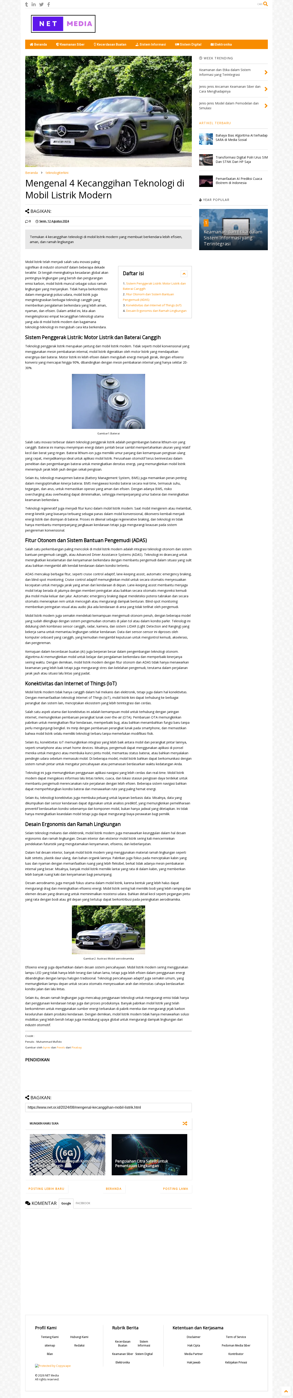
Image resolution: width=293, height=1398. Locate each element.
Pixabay (77, 1047)
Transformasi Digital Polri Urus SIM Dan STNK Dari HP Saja (242, 159)
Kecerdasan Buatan (111, 44)
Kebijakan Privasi (236, 1362)
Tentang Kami (50, 1337)
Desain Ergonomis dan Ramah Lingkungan (156, 311)
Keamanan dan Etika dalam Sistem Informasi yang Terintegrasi (233, 238)
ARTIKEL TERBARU (215, 123)
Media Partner (193, 1354)
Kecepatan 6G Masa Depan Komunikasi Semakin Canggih (66, 1163)
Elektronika (223, 44)
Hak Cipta (193, 1345)
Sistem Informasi (152, 44)
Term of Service (236, 1337)
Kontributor (236, 1354)
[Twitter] (41, 4)
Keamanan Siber (72, 44)
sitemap (50, 1345)
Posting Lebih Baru (47, 1189)
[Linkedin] (34, 4)
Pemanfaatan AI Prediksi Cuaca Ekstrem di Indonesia (239, 180)
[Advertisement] (184, 24)
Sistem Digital (190, 44)
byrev (46, 1047)
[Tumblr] (26, 4)
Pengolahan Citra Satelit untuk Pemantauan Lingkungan (141, 1163)
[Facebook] (48, 4)
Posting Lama (175, 1189)
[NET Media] (63, 34)
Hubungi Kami (79, 1337)
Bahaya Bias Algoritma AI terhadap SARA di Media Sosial (242, 137)
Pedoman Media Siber (236, 1345)
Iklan (50, 1354)
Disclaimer (194, 1337)
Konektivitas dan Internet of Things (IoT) (154, 305)
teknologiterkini (57, 172)
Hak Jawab (194, 1362)
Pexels (61, 1047)
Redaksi (79, 1345)
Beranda (40, 44)
